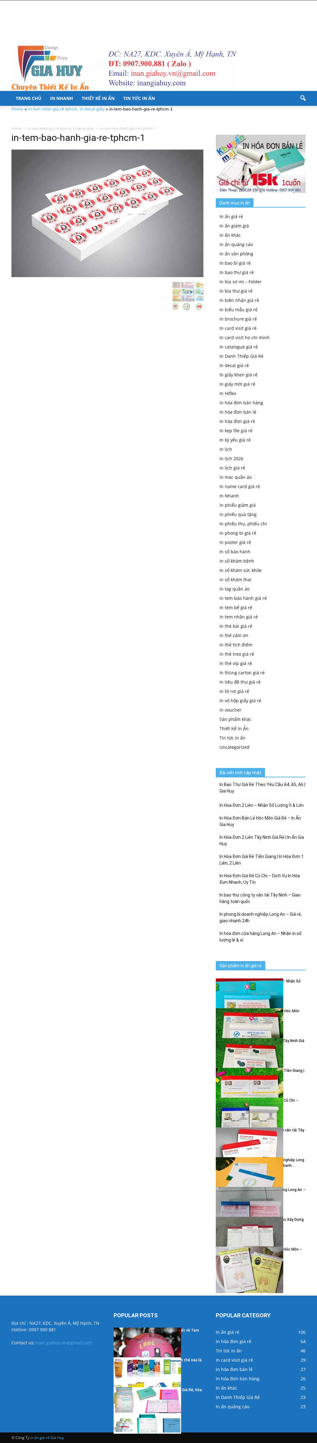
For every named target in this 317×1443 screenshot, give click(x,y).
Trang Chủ (28, 98)
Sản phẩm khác (235, 719)
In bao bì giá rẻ (235, 263)
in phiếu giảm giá (237, 505)
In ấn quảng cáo (236, 244)
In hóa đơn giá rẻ (237, 421)
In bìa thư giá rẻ (236, 291)
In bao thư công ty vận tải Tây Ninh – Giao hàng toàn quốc (260, 898)
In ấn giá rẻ (231, 216)
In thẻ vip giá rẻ (235, 663)
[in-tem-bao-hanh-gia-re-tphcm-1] (107, 213)
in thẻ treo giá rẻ (236, 654)
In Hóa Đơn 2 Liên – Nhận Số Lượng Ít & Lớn (261, 805)
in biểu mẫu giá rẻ (238, 309)
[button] (302, 98)
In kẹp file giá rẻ (236, 431)
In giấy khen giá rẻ (238, 375)
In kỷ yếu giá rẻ (235, 440)
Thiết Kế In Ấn (98, 98)
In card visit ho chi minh (244, 337)
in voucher (230, 710)
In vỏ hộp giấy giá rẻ (240, 701)
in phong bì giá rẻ (237, 533)
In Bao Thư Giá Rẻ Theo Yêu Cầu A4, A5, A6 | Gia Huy (262, 787)
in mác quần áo (235, 477)
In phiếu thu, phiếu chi (243, 524)
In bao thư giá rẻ (236, 272)
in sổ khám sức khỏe (240, 570)
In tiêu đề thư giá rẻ (240, 682)
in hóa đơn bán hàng (241, 403)
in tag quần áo (234, 589)
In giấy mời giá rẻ (237, 384)
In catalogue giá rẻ (238, 347)
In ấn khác (230, 235)
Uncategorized (234, 747)
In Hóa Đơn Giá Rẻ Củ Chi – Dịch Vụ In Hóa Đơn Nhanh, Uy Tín (259, 879)
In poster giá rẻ (235, 542)
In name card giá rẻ (239, 486)
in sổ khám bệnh (236, 561)
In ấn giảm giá (234, 226)
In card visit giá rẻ (238, 328)
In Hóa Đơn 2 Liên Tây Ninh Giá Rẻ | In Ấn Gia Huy (261, 840)
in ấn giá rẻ (40, 1437)
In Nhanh (61, 98)
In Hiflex (227, 393)
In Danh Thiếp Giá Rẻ (241, 356)
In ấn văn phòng (236, 254)
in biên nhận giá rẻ (239, 300)
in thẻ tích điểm (235, 645)
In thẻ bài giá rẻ (235, 626)
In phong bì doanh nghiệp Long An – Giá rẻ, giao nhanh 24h (260, 917)
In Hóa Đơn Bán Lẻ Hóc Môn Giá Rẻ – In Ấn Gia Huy (260, 821)
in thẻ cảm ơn (233, 635)
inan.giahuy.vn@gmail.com (64, 1343)
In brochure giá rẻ (238, 319)
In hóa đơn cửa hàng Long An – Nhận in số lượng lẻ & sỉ (260, 936)
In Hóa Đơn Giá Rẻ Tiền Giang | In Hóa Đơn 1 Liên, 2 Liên (261, 859)
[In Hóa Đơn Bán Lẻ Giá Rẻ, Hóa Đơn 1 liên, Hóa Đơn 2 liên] (147, 1410)
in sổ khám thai (235, 579)
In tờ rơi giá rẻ (234, 691)
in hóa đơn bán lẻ (237, 412)
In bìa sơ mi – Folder (240, 282)
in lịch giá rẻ (232, 468)
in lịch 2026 (231, 458)
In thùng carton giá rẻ (242, 673)
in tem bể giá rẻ (235, 607)
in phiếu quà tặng (238, 514)
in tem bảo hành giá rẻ (243, 598)
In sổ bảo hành (234, 552)
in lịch (225, 449)
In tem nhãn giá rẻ (238, 617)
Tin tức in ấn (139, 98)
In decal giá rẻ (234, 365)
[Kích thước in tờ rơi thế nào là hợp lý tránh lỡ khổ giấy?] (147, 1380)
